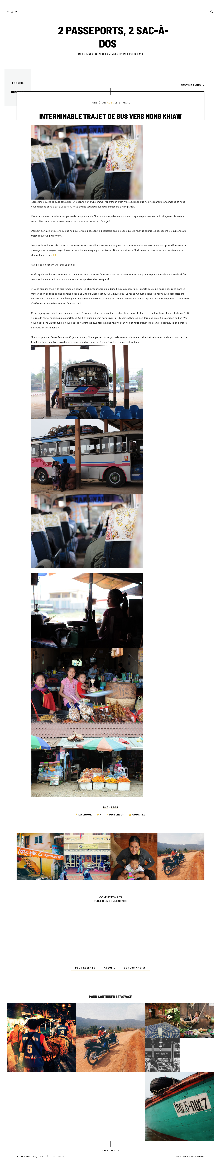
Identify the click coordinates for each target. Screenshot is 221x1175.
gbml (200, 1156)
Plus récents (85, 968)
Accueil (18, 82)
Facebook (85, 814)
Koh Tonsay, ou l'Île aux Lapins (179, 1107)
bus (105, 807)
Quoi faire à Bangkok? (41, 1038)
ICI (54, 255)
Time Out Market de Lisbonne (162, 1055)
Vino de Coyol (162, 1020)
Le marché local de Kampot (196, 1020)
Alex (110, 102)
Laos (114, 807)
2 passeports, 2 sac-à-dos (113, 36)
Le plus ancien (135, 968)
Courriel (138, 814)
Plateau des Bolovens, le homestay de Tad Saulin (110, 1038)
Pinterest (116, 814)
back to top (110, 1150)
